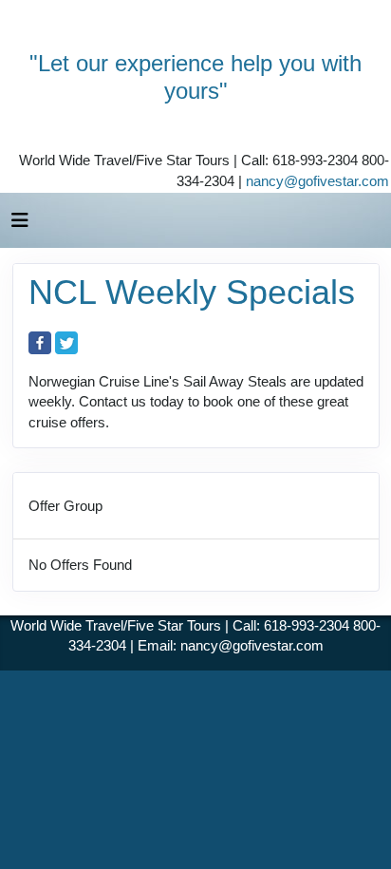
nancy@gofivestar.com (317, 181)
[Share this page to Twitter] (66, 342)
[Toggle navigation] (20, 225)
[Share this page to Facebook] (39, 342)
